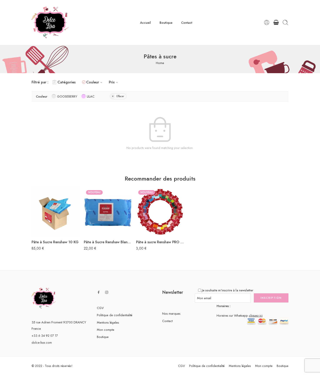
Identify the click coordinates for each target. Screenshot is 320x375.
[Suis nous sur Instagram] (107, 292)
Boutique (166, 22)
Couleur (92, 82)
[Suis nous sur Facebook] (98, 292)
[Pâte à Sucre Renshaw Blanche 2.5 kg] (108, 212)
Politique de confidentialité (114, 315)
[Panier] (276, 22)
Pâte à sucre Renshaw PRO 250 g (160, 242)
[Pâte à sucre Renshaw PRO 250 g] (160, 212)
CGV (100, 308)
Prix (112, 82)
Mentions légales (108, 322)
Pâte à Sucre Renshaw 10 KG (55, 242)
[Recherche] (285, 22)
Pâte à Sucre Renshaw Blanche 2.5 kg (108, 242)
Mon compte (105, 329)
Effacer (120, 96)
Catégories (66, 82)
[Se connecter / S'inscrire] (267, 22)
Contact (186, 22)
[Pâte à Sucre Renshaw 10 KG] (55, 212)
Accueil (145, 22)
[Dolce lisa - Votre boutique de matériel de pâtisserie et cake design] (50, 22)
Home (160, 63)
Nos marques (171, 313)
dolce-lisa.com (42, 342)
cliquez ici (256, 315)
